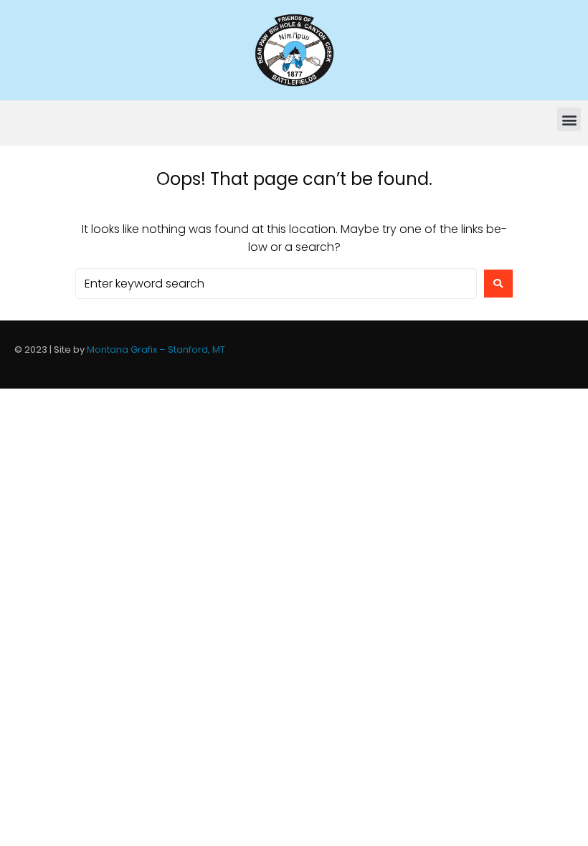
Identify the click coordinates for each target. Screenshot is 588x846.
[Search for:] (276, 283)
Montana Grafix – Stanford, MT (156, 349)
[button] (569, 119)
